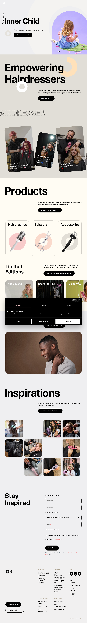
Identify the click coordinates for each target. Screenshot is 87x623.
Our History (59, 578)
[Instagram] (71, 575)
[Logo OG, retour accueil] (11, 3)
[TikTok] (79, 575)
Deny (18, 321)
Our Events (59, 609)
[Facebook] (75, 575)
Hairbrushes (43, 573)
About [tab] (69, 305)
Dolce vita (42, 606)
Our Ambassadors (60, 605)
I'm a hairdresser (53, 530)
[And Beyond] (19, 291)
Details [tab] (43, 305)
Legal (71, 580)
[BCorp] (73, 592)
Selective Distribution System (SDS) (59, 589)
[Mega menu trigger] (83, 3)
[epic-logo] (81, 619)
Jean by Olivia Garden (41, 581)
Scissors (42, 576)
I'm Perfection (42, 610)
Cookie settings (75, 585)
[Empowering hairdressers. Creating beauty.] (19, 149)
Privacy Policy (57, 539)
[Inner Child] (43, 27)
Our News (58, 602)
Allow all (68, 321)
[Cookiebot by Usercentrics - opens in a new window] (73, 300)
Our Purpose (58, 574)
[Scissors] (43, 238)
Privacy (72, 582)
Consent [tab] (18, 305)
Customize (42, 321)
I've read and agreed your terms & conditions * (63, 535)
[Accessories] (69, 238)
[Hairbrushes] (17, 238)
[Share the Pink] (50, 291)
